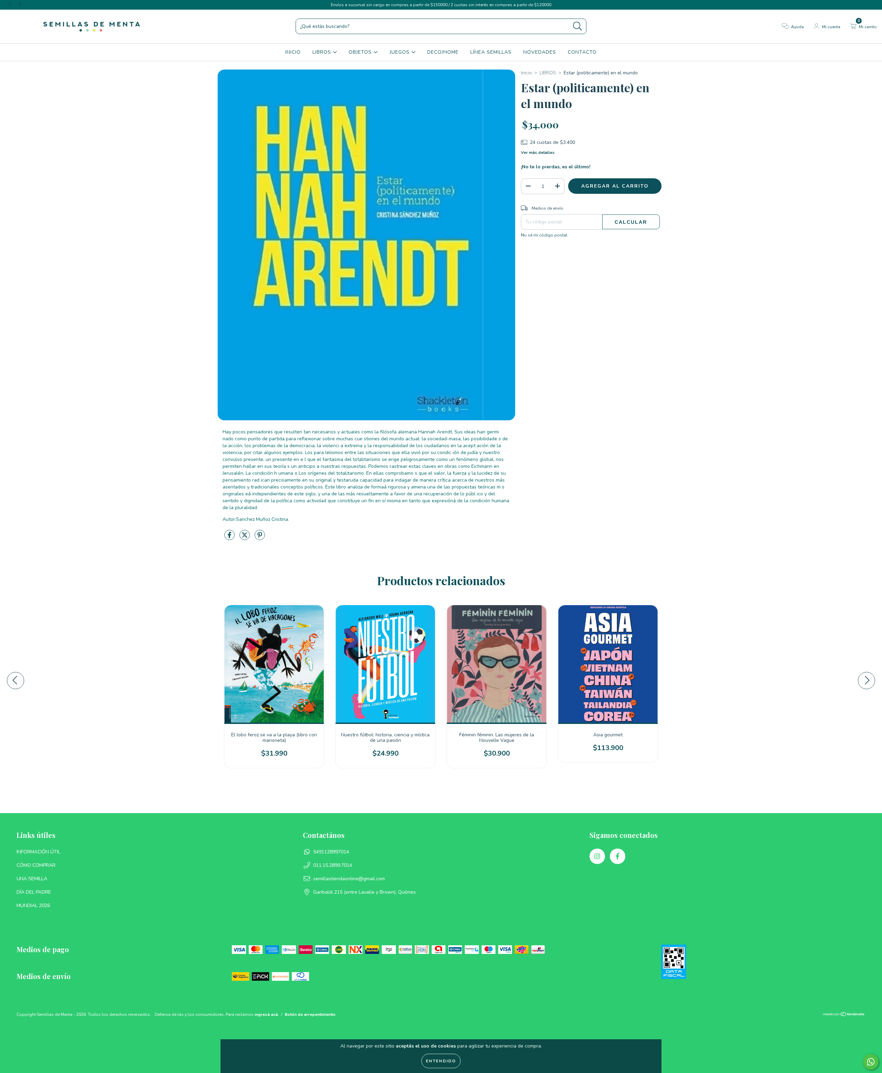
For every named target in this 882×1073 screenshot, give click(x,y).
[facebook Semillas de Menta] (20, 4)
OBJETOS (361, 52)
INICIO (293, 52)
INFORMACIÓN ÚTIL (38, 852)
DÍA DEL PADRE (34, 892)
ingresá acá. (267, 1014)
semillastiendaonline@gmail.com (349, 878)
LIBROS (322, 52)
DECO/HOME (443, 52)
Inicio (526, 73)
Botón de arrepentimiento (310, 1014)
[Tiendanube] (843, 1015)
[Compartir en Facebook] (230, 538)
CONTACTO (582, 52)
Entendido (441, 1061)
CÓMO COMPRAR (36, 865)
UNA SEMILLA (32, 878)
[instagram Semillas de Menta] (10, 4)
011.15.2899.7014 (332, 865)
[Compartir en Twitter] (245, 538)
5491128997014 (331, 852)
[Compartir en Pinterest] (260, 538)
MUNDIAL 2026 (33, 905)
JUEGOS (400, 52)
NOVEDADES (539, 52)
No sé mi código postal (544, 235)
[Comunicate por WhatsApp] (871, 1062)
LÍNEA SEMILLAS (491, 52)
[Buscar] (578, 26)
